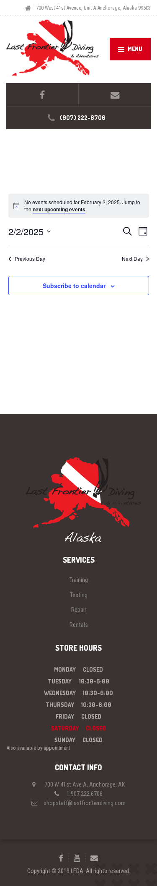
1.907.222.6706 (85, 793)
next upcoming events (59, 209)
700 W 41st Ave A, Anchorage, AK (84, 784)
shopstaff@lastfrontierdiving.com (85, 803)
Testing (79, 595)
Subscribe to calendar (74, 285)
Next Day (132, 258)
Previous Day (30, 258)
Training (78, 580)
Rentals (78, 624)
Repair (78, 609)
